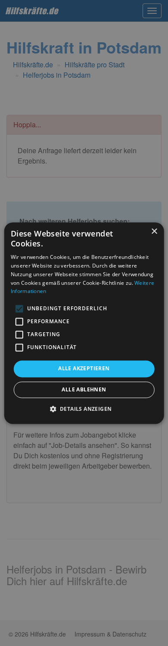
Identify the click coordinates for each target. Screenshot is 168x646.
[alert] (84, 323)
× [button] (154, 231)
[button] (84, 408)
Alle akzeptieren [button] (83, 368)
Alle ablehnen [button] (84, 389)
